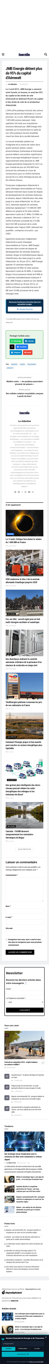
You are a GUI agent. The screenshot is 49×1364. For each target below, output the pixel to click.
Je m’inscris (21, 1354)
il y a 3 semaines (11, 546)
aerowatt (14, 364)
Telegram (16, 352)
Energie (10, 534)
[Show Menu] (3, 54)
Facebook (23, 347)
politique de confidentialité (36, 1361)
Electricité (12, 574)
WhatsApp (17, 341)
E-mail (9, 917)
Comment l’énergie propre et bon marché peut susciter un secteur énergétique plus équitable (24, 745)
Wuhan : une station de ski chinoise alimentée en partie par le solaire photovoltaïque (28, 1209)
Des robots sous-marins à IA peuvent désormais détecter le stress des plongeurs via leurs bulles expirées (22, 1269)
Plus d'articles (24, 849)
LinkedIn (30, 341)
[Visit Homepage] (24, 54)
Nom (8, 906)
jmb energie (32, 364)
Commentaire (12, 875)
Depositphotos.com (33, 1289)
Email (28, 352)
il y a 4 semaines (11, 585)
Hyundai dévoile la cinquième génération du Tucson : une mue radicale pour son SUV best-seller (26, 1109)
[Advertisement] (24, 25)
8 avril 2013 (24, 84)
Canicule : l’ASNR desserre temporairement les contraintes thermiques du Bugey (19, 834)
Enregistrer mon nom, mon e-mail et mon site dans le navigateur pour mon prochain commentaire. (25, 942)
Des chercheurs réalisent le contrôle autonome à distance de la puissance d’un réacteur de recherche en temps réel (24, 662)
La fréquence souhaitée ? (16, 998)
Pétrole (10, 697)
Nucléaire (11, 614)
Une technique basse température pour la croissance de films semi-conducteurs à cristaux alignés (23, 1157)
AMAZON (14, 1301)
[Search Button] (45, 54)
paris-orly (10, 368)
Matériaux (10, 1149)
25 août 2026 (22, 1163)
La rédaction (12, 84)
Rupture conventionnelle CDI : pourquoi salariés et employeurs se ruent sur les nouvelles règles (30, 1199)
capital (22, 364)
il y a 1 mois (10, 708)
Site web (9, 928)
